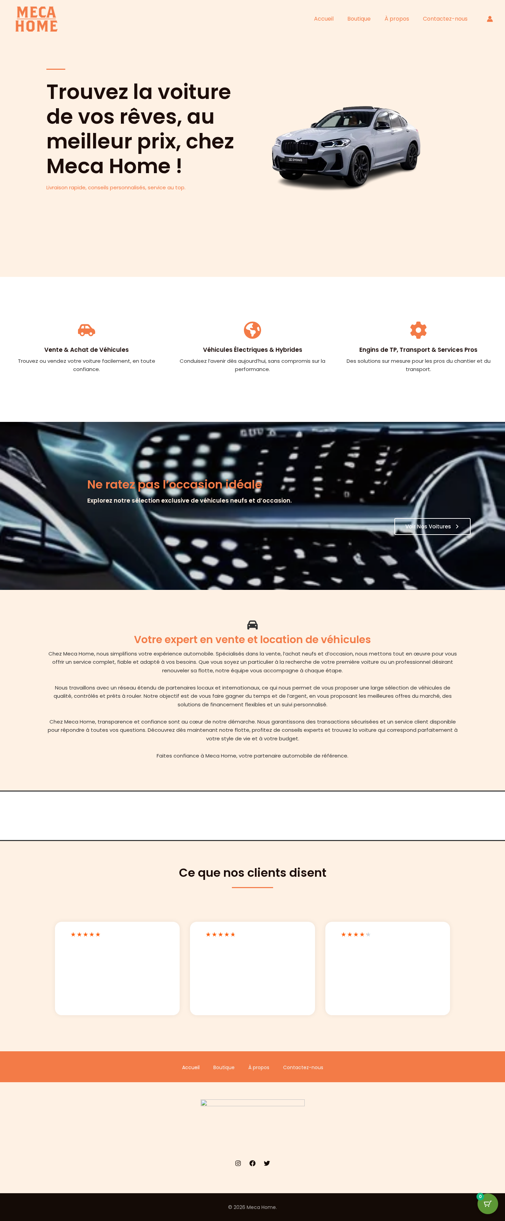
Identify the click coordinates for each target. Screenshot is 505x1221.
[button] (432, 526)
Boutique (359, 19)
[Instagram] (238, 1163)
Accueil (324, 19)
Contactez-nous (445, 19)
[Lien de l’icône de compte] (490, 19)
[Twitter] (267, 1163)
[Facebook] (252, 1163)
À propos (396, 19)
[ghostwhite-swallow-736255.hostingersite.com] (38, 18)
